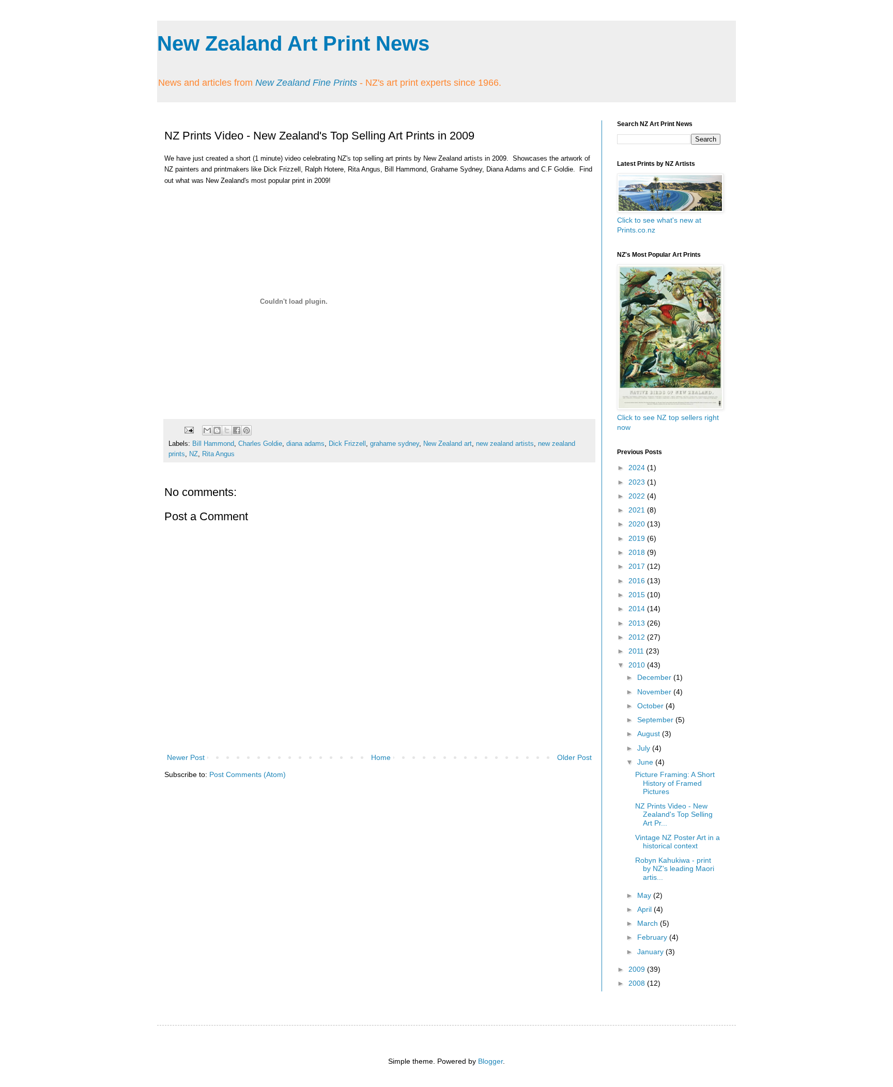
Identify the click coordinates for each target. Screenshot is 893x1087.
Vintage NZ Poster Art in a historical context (677, 841)
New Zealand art (447, 443)
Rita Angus (218, 454)
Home (381, 757)
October (651, 706)
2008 (637, 983)
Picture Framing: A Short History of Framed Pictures (675, 783)
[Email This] (207, 430)
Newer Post (186, 757)
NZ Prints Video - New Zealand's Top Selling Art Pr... (674, 815)
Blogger (490, 1061)
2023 (637, 482)
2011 (637, 651)
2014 (637, 608)
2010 (637, 665)
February (653, 937)
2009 (637, 969)
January (651, 952)
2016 (637, 581)
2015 (637, 595)
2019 (637, 538)
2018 (637, 552)
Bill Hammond (213, 443)
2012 (637, 637)
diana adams (305, 443)
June (646, 762)
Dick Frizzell (347, 443)
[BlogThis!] (217, 430)
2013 (637, 623)
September (656, 720)
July (644, 748)
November (655, 692)
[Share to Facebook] (237, 430)
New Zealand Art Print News (293, 43)
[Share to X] (227, 430)
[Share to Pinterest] (246, 430)
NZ (193, 454)
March (648, 923)
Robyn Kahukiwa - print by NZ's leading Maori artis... (674, 869)
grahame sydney (394, 443)
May (645, 895)
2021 (637, 510)
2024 (637, 467)
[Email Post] (188, 429)
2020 (637, 524)
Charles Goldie (260, 443)
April (645, 909)
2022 (637, 496)
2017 (637, 566)
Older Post (574, 757)
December (655, 677)
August (649, 733)
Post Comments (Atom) (247, 774)
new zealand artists (505, 443)
